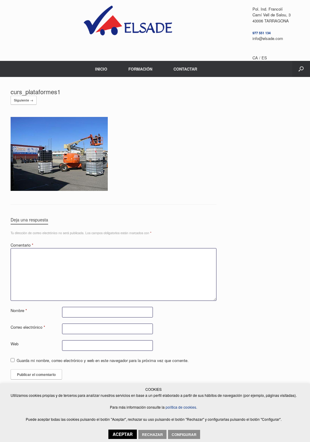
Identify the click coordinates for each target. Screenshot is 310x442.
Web (14, 344)
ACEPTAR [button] (123, 434)
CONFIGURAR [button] (184, 434)
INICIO (101, 69)
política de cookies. (181, 407)
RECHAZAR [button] (152, 434)
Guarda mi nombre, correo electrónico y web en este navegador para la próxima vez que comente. (103, 360)
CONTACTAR (185, 69)
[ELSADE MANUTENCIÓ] (128, 23)
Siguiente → (23, 100)
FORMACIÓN (140, 69)
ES (264, 58)
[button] (301, 69)
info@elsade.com (267, 38)
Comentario (22, 245)
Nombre (19, 310)
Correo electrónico (28, 327)
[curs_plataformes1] (59, 189)
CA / (257, 58)
